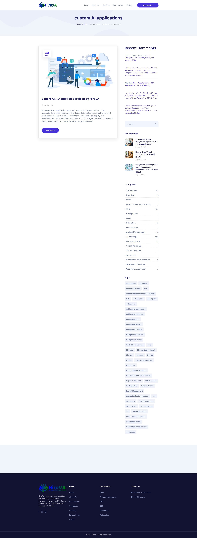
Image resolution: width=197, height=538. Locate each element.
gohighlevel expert (133, 324)
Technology (131, 237)
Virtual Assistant (133, 246)
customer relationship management (140, 294)
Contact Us (147, 5)
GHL (128, 209)
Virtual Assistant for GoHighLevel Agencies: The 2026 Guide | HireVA (146, 141)
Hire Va (150, 355)
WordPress (104, 510)
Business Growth (133, 288)
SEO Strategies (146, 406)
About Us (73, 497)
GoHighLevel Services (135, 345)
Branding (130, 195)
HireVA (129, 360)
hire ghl (129, 355)
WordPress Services (135, 264)
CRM (128, 200)
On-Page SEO (131, 386)
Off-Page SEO (150, 381)
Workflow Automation (136, 269)
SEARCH (156, 123)
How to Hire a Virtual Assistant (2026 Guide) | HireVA (145, 154)
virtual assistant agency (135, 417)
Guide (129, 218)
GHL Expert (138, 299)
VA (127, 411)
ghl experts (151, 299)
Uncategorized (133, 241)
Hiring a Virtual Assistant (136, 370)
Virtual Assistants (134, 250)
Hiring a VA (130, 365)
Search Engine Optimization (137, 396)
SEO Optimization (146, 401)
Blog (86, 24)
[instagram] (45, 512)
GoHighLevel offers (134, 340)
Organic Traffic (147, 386)
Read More (50, 130)
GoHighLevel (132, 214)
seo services (131, 406)
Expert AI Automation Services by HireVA (70, 98)
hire (149, 345)
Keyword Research (133, 381)
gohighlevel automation (135, 309)
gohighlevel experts (134, 329)
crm (145, 288)
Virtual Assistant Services (136, 427)
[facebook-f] (39, 512)
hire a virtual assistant (146, 350)
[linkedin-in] (42, 512)
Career (71, 519)
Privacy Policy (74, 515)
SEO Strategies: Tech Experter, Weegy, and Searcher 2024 (139, 57)
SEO (101, 506)
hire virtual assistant (144, 360)
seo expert (130, 401)
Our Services (132, 227)
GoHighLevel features (135, 335)
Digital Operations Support (138, 204)
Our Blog (72, 510)
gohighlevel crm (132, 319)
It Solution (131, 223)
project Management (135, 232)
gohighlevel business (134, 314)
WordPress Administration (138, 260)
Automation (131, 190)
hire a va (129, 350)
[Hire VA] (47, 5)
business (143, 283)
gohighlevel (131, 304)
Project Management (134, 391)
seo (154, 396)
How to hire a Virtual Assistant (138, 376)
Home (79, 24)
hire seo (140, 355)
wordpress (131, 255)
